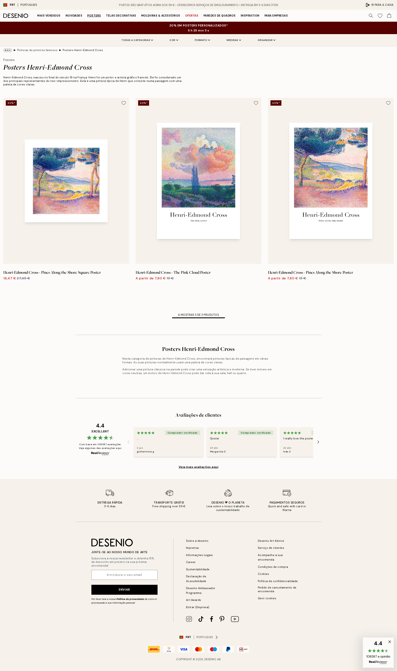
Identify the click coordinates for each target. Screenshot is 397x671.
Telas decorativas (121, 15)
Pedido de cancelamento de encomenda (277, 589)
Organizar (265, 40)
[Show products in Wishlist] (380, 16)
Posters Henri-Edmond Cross (83, 50)
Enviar (124, 589)
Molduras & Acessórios (160, 15)
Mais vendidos (49, 15)
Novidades (74, 15)
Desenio (210, 659)
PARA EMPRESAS (276, 15)
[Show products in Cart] (389, 16)
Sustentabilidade (198, 569)
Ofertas (191, 15)
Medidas (232, 40)
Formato (201, 40)
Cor (172, 40)
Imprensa (192, 548)
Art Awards (193, 600)
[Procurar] (370, 16)
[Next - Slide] (318, 442)
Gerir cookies (267, 598)
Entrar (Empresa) (197, 607)
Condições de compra (273, 567)
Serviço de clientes (271, 548)
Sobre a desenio (197, 541)
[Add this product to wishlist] (123, 103)
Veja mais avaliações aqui (199, 467)
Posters (94, 15)
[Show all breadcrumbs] (7, 50)
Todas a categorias (136, 40)
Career (191, 562)
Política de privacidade (130, 599)
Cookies (263, 574)
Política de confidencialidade (278, 581)
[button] (378, 653)
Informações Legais (199, 555)
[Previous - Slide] (128, 442)
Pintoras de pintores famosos (37, 50)
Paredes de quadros (219, 15)
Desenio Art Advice (271, 541)
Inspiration (250, 15)
